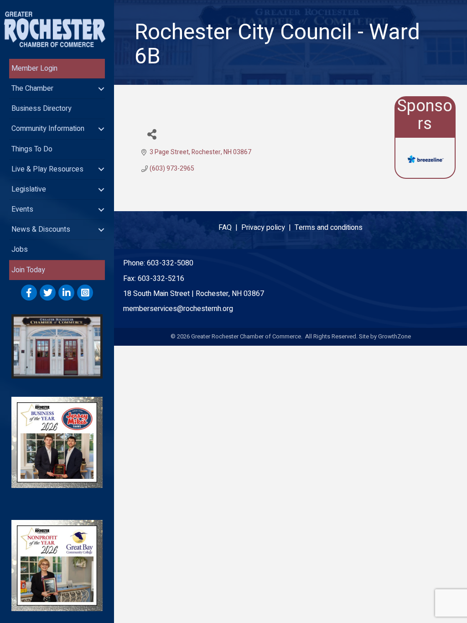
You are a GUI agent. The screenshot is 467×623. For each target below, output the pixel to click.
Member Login (34, 68)
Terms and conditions (329, 227)
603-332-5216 (161, 278)
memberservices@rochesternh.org (178, 308)
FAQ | (229, 227)
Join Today (28, 270)
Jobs (19, 249)
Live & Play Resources (47, 169)
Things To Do (31, 149)
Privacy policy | (268, 227)
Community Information (47, 128)
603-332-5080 (170, 263)
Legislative (28, 189)
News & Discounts (40, 229)
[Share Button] (151, 134)
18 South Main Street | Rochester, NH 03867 (193, 293)
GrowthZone (394, 336)
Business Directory (41, 108)
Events (22, 209)
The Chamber (32, 88)
